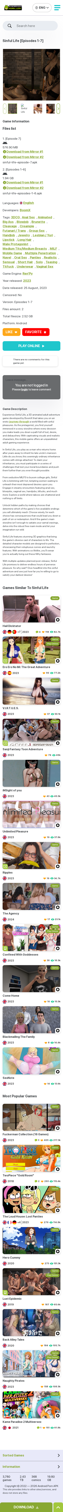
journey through (19, 421)
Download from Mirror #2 (25, 157)
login (24, 389)
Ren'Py (28, 273)
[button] (57, 7)
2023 (27, 280)
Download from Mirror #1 (24, 151)
